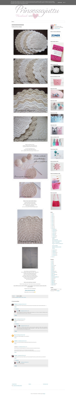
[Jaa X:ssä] (19, 296)
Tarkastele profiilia (57, 28)
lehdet (52, 275)
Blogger (44, 393)
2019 (52, 220)
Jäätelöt (53, 238)
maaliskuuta (54, 252)
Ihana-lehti (53, 265)
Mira (17, 325)
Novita (52, 266)
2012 (52, 256)
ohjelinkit (52, 280)
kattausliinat (16, 297)
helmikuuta (54, 253)
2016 (52, 224)
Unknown (15, 340)
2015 (52, 225)
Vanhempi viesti (45, 384)
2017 (52, 264)
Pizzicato (15, 304)
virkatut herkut (53, 283)
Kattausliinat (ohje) (55, 239)
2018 (52, 221)
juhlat (52, 267)
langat (52, 273)
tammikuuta (54, 255)
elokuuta (53, 234)
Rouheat (53, 248)
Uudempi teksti (14, 384)
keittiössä (20, 297)
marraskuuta (54, 230)
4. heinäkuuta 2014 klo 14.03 (22, 340)
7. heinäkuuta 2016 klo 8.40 (21, 355)
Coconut (15, 355)
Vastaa (16, 315)
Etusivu (13, 21)
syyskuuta (53, 233)
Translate (58, 290)
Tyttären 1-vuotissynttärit (55, 242)
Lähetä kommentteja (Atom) (18, 385)
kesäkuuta (54, 237)
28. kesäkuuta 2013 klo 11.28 (24, 325)
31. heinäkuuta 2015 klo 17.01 (22, 346)
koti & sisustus (53, 272)
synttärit (52, 282)
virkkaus (25, 297)
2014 (52, 226)
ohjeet (22, 297)
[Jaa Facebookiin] (20, 296)
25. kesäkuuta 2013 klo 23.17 (22, 304)
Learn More (60, 2)
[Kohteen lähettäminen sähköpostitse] (17, 296)
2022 (52, 216)
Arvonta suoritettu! (55, 245)
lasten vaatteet (53, 274)
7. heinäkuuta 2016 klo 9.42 (24, 362)
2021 (52, 217)
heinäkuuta (54, 235)
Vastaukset (17, 323)
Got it (64, 2)
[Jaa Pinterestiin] (21, 296)
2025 (52, 213)
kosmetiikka (53, 271)
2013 (52, 228)
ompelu (52, 281)
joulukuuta (54, 229)
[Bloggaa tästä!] (18, 296)
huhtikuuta (54, 251)
